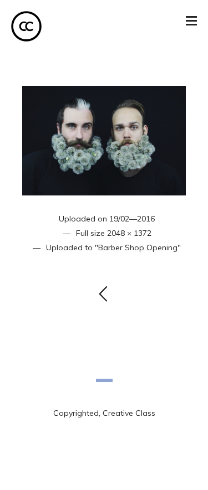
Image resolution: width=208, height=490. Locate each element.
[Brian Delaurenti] (104, 140)
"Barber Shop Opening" (138, 247)
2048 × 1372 (129, 233)
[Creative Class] (26, 26)
